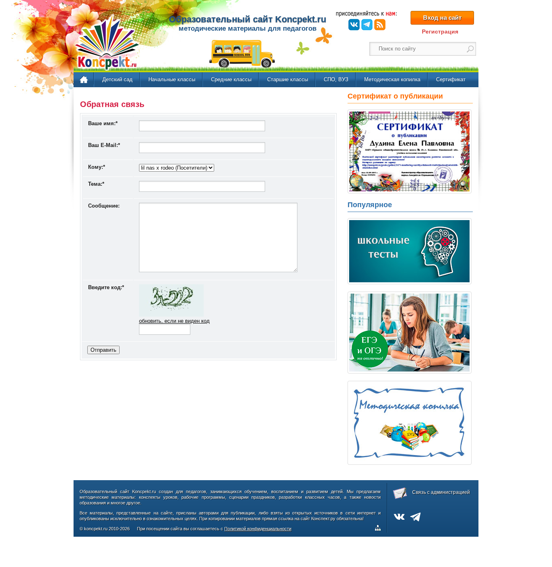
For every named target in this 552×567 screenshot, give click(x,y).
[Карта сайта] (379, 529)
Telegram (367, 24)
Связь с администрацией (441, 492)
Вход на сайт (442, 17)
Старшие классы (287, 79)
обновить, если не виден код (174, 321)
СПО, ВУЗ (336, 79)
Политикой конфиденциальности (257, 528)
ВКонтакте (354, 24)
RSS (380, 24)
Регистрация (440, 31)
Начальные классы (171, 79)
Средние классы (231, 79)
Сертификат (451, 79)
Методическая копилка (392, 79)
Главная (84, 80)
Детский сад (117, 79)
